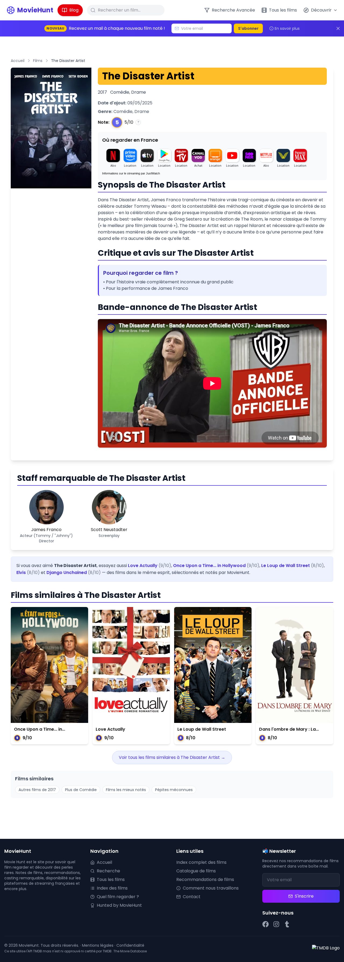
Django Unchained (66, 572)
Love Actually (142, 565)
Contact (191, 897)
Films (37, 60)
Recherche (108, 871)
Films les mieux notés (126, 789)
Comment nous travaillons (211, 888)
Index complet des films (201, 862)
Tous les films (111, 879)
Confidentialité (130, 945)
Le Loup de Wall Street (285, 565)
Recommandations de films (205, 879)
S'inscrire (304, 896)
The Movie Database (130, 951)
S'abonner (248, 28)
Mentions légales (97, 945)
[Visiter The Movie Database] (326, 948)
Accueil (17, 60)
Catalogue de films (196, 871)
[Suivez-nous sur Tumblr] (287, 924)
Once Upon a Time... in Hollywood (209, 565)
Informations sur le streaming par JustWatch (131, 173)
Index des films (112, 888)
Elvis (21, 572)
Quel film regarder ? (118, 897)
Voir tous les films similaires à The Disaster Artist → (172, 757)
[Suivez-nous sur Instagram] (276, 924)
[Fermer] (338, 28)
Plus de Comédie (81, 789)
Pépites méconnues (174, 789)
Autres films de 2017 (37, 789)
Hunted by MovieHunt (119, 905)
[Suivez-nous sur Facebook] (265, 924)
